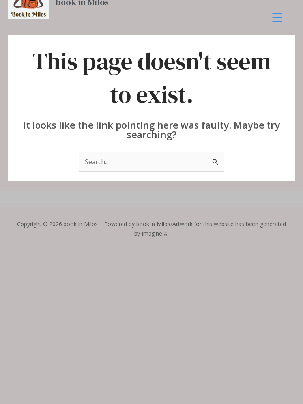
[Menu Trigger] (277, 17)
